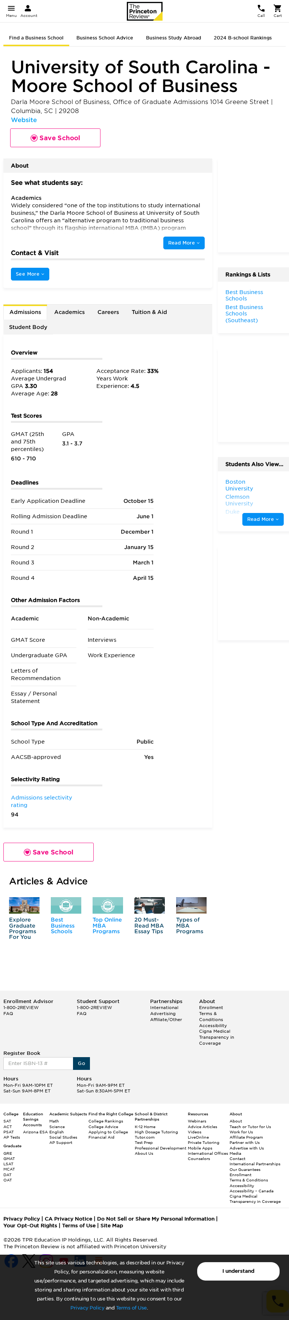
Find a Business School (36, 38)
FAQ (8, 1013)
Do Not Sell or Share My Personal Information (155, 1219)
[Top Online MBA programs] (108, 905)
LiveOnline (198, 1137)
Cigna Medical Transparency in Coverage (216, 1037)
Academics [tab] (69, 312)
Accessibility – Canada (252, 1191)
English (56, 1132)
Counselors (199, 1158)
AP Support (60, 1142)
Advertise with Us (247, 1148)
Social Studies (63, 1137)
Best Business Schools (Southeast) (244, 313)
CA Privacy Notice (68, 1219)
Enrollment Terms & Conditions (211, 1013)
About (236, 1121)
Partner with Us (245, 1142)
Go (81, 1063)
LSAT (8, 1164)
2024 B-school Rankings (243, 38)
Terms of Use (131, 1308)
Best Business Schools (63, 925)
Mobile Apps (200, 1148)
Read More (182, 243)
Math (54, 1121)
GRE (7, 1153)
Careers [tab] (108, 312)
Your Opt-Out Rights (30, 1225)
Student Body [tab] (28, 327)
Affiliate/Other (166, 1019)
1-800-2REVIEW (21, 1007)
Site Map (111, 1225)
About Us (144, 1153)
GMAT (9, 1158)
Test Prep (144, 1142)
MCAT (9, 1169)
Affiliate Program (246, 1137)
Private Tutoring (203, 1142)
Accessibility (213, 1025)
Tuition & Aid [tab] (149, 312)
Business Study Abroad (173, 38)
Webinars (197, 1121)
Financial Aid (101, 1137)
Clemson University (239, 500)
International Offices (208, 1153)
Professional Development (160, 1148)
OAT (7, 1180)
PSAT (8, 1132)
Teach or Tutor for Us (250, 1126)
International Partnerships (255, 1164)
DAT (7, 1174)
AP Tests (11, 1137)
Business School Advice (104, 38)
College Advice (103, 1126)
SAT (7, 1121)
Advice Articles (202, 1126)
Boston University (239, 485)
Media (235, 1153)
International (164, 1007)
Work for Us (241, 1132)
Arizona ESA (35, 1132)
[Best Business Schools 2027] (66, 905)
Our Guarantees (245, 1169)
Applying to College (108, 1132)
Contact (237, 1158)
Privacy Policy (87, 1308)
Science (57, 1126)
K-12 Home (145, 1126)
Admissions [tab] (25, 312)
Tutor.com (145, 1137)
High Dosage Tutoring (156, 1132)
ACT (7, 1126)
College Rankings (105, 1121)
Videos (194, 1132)
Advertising (163, 1013)
